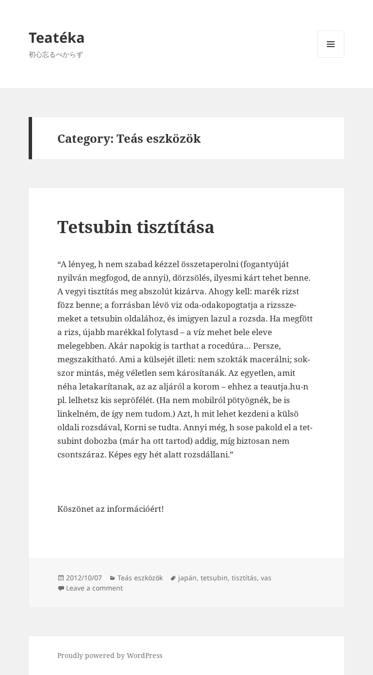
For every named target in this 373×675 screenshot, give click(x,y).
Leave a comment (94, 587)
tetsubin (214, 577)
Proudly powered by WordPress (109, 655)
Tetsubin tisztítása (136, 226)
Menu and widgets (331, 57)
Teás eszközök (140, 577)
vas (266, 577)
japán (187, 577)
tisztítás (244, 577)
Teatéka (57, 37)
